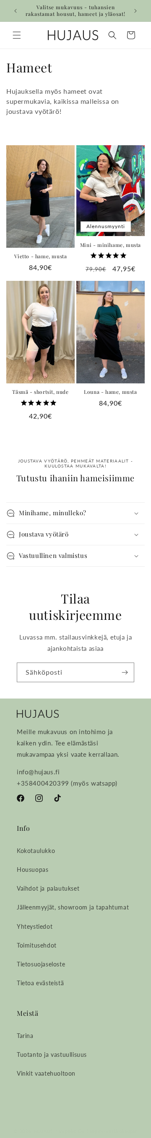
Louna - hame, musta (110, 392)
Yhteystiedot (34, 926)
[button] (17, 35)
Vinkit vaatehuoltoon (46, 1073)
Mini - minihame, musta (110, 245)
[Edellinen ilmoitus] (15, 11)
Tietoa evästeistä (40, 982)
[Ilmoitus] (135, 11)
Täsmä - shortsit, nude (40, 392)
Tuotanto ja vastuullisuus (52, 1054)
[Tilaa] (124, 672)
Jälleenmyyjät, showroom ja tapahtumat (73, 907)
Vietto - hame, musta (40, 256)
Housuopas (32, 869)
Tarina (25, 1035)
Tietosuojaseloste (41, 964)
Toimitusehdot (37, 945)
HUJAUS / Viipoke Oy (59, 1131)
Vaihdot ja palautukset (48, 888)
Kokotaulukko (36, 850)
